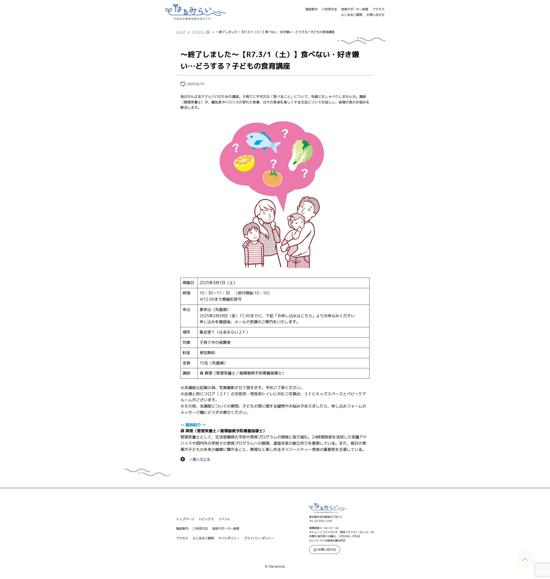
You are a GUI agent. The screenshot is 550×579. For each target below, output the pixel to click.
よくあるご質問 (351, 15)
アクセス (379, 9)
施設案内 (312, 9)
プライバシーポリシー (259, 538)
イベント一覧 (201, 31)
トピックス (206, 519)
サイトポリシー (228, 538)
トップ (180, 31)
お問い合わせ (376, 15)
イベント (224, 519)
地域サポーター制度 (354, 9)
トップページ (185, 519)
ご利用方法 (329, 9)
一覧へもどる (199, 459)
